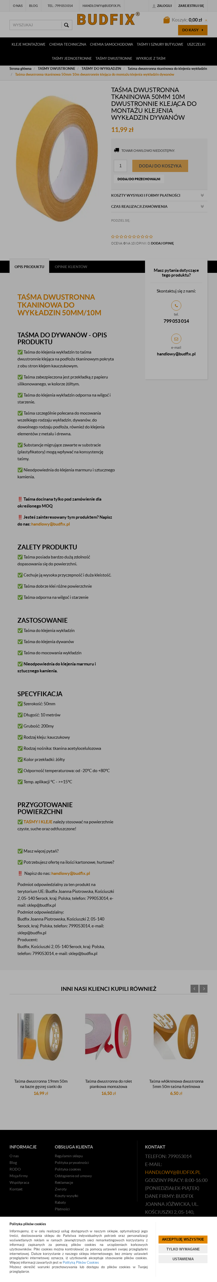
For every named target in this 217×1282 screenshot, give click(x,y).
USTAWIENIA (183, 1259)
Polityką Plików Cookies (81, 1262)
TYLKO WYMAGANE (183, 1249)
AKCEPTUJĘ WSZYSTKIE (183, 1239)
